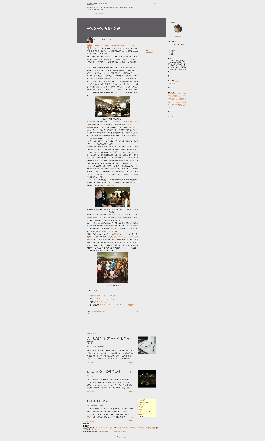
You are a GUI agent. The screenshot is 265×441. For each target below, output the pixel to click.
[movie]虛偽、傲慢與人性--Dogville (109, 372)
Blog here (89, 13)
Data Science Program (120, 45)
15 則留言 (92, 391)
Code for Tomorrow (100, 45)
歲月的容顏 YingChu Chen (97, 4)
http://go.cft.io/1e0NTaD (114, 78)
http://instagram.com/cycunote (107, 302)
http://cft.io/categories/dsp (105, 299)
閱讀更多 (131, 362)
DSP (146, 54)
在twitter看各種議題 (173, 82)
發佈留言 (92, 421)
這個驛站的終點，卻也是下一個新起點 (103, 296)
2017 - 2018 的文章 (173, 83)
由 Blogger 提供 (122, 437)
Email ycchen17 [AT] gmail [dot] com (112, 431)
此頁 (176, 44)
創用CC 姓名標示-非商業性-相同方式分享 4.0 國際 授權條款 (137, 428)
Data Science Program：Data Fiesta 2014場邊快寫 (117, 305)
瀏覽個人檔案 (178, 36)
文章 (171, 52)
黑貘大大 (116, 234)
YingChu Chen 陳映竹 (107, 428)
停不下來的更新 (97, 401)
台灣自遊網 (112, 185)
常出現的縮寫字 (99, 13)
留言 (171, 54)
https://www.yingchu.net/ (99, 429)
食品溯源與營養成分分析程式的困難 (177, 93)
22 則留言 (92, 362)
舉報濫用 (170, 116)
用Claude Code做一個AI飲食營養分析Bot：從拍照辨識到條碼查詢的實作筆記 (177, 100)
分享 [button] (147, 45)
